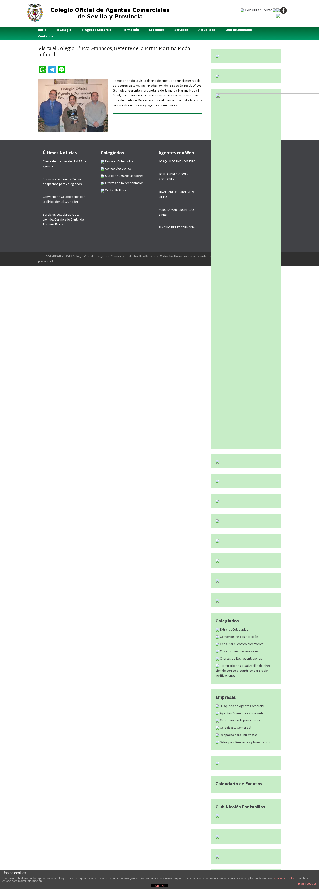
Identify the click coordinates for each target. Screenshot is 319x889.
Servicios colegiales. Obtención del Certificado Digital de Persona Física (63, 219)
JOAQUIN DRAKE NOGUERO (177, 161)
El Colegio (64, 30)
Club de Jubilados (239, 30)
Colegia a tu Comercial (235, 727)
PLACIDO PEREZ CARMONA (177, 227)
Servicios (181, 30)
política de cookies (284, 878)
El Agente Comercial (97, 30)
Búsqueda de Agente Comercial (241, 706)
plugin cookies (307, 883)
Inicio (42, 30)
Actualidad (206, 30)
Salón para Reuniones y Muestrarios (244, 742)
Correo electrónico (118, 168)
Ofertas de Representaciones (240, 658)
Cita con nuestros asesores (239, 651)
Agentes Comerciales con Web (241, 713)
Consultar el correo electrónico (241, 644)
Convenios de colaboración (238, 637)
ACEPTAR (159, 885)
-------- (42, 256)
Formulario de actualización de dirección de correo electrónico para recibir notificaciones (244, 671)
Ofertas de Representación (124, 183)
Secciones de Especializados (240, 720)
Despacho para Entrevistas (238, 735)
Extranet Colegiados (233, 629)
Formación (130, 30)
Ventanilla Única (115, 190)
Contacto (45, 36)
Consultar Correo (258, 9)
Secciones (156, 30)
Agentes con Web (176, 152)
